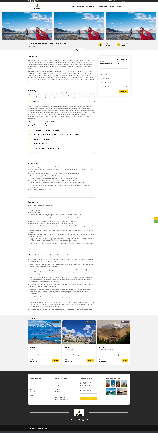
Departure (34, 153)
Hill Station (58, 383)
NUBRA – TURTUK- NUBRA (39, 139)
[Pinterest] (28, 1)
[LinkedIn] (35, 1)
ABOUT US (80, 6)
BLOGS (112, 6)
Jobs (31, 389)
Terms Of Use (33, 383)
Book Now (123, 92)
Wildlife (57, 389)
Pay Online (33, 393)
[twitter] (32, 1)
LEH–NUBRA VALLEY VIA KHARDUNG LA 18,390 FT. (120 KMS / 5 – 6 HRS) (54, 135)
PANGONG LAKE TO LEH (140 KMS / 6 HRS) (44, 148)
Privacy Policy (33, 387)
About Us (32, 381)
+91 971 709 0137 (86, 385)
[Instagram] (37, 1)
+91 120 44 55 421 (86, 388)
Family (57, 385)
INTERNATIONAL (102, 6)
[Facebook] (30, 1)
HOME (73, 6)
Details (55, 361)
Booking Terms (49, 255)
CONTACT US (90, 6)
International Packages (61, 399)
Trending (32, 391)
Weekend (57, 381)
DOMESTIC (120, 6)
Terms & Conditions (35, 255)
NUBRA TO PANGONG (37, 144)
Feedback (32, 395)
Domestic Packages (60, 397)
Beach (57, 387)
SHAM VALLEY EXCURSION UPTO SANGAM (44, 130)
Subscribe (88, 398)
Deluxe (32, 347)
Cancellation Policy (63, 255)
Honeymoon (58, 391)
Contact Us (33, 385)
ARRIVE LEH (34, 101)
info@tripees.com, (125, 1)
